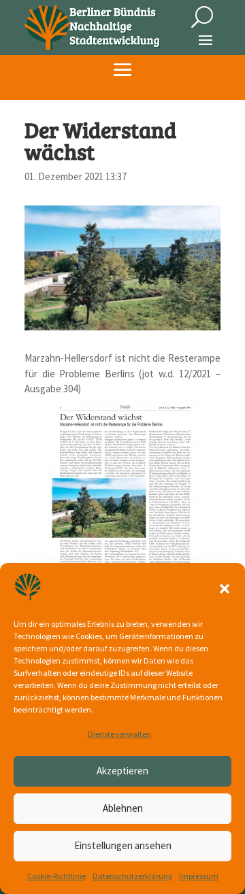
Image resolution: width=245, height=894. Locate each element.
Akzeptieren (122, 770)
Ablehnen (123, 808)
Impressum (198, 876)
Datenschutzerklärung (132, 876)
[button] (224, 589)
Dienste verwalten (119, 734)
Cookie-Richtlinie (56, 876)
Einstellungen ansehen (123, 845)
